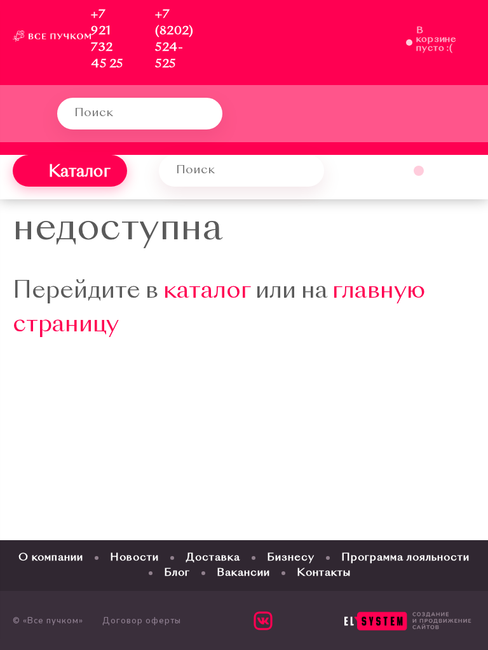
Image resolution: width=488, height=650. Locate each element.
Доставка (213, 558)
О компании (50, 558)
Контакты (324, 573)
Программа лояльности (405, 558)
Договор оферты (141, 621)
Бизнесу (291, 558)
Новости (134, 558)
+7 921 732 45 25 (107, 39)
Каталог (79, 172)
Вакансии (243, 573)
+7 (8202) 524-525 (174, 39)
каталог (206, 292)
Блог (177, 573)
